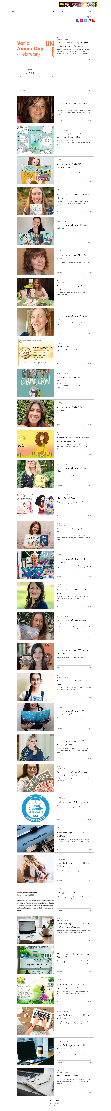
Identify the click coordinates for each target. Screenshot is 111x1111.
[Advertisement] (29, 3)
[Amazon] (50, 1103)
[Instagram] (81, 20)
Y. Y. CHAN (11, 12)
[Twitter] (85, 20)
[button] (104, 12)
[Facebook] (77, 20)
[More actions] (90, 38)
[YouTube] (93, 20)
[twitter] (58, 1103)
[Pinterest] (89, 20)
